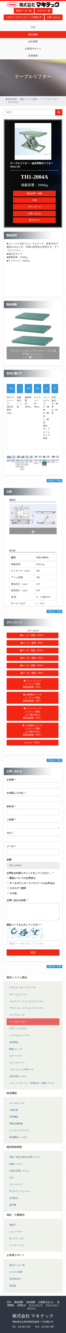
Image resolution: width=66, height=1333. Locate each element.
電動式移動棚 (16, 1126)
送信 (33, 955)
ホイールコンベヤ (18, 997)
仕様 (34, 200)
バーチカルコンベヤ (19, 1038)
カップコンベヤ (17, 1018)
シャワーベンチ (17, 1248)
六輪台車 (13, 1113)
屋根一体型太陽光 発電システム (25, 1160)
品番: (9, 862)
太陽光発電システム (19, 1174)
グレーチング (16, 1187)
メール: (11, 849)
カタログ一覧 (43, 10)
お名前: (11, 782)
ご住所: (11, 822)
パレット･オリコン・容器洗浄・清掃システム (31, 1086)
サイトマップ (35, 1308)
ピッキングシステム (19, 1133)
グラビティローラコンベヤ (22, 990)
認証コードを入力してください (24, 927)
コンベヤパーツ (17, 1066)
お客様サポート (33, 48)
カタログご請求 (18, 891)
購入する (33, 220)
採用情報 (33, 55)
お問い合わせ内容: (17, 903)
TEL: (10, 836)
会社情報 (33, 41)
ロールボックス (17, 1106)
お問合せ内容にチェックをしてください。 (30, 876)
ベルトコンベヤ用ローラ (21, 1072)
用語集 (12, 1289)
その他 (13, 896)
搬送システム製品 (29, 99)
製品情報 (33, 34)
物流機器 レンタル (18, 1140)
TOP (33, 27)
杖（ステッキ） (17, 1241)
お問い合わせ (53, 17)
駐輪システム (16, 1167)
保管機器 (13, 1120)
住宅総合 (13, 1201)
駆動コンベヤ (16, 1052)
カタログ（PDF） (32, 745)
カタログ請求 (16, 1275)
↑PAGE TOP (54, 484)
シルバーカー (16, 1235)
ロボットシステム (18, 1031)
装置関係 (13, 1045)
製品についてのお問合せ (23, 881)
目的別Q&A (15, 1282)
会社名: (11, 809)
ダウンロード (34, 206)
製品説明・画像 (34, 193)
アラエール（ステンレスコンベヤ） (27, 1011)
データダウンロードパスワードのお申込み (32, 886)
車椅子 (12, 1228)
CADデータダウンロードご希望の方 (24, 17)
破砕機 (12, 1208)
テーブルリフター (49, 99)
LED (11, 1180)
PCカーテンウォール (19, 1194)
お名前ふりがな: (16, 796)
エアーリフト (16, 1059)
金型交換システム (18, 1079)
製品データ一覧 (24, 10)
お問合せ (21, 1308)
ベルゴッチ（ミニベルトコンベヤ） (27, 1004)
